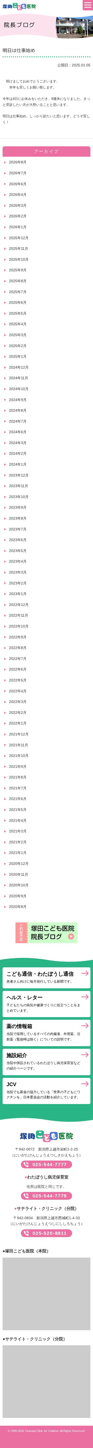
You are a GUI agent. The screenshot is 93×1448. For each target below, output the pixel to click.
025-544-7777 (50, 1164)
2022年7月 (18, 659)
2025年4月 (18, 324)
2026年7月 (18, 173)
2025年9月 (18, 270)
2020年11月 (18, 874)
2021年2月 (18, 842)
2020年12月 (19, 863)
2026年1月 (18, 227)
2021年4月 (18, 820)
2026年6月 (18, 184)
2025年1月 (18, 356)
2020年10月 (19, 885)
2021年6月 (18, 799)
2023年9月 (18, 507)
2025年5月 (18, 313)
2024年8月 (18, 410)
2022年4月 (18, 691)
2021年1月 (18, 853)
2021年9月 (18, 766)
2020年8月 (18, 907)
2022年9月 (18, 637)
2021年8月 (18, 777)
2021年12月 (19, 734)
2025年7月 (18, 292)
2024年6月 (18, 432)
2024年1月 (18, 464)
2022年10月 (19, 626)
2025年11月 (18, 248)
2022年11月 (18, 615)
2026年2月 (18, 216)
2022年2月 (18, 713)
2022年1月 (18, 723)
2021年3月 (18, 831)
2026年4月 (18, 194)
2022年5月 (18, 680)
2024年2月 (18, 453)
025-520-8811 (50, 1233)
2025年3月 (18, 335)
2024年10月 (19, 389)
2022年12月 (19, 605)
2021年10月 (19, 756)
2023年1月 (18, 594)
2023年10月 (19, 497)
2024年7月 (18, 421)
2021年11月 (18, 745)
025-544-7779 (50, 1195)
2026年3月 (18, 205)
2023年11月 (18, 486)
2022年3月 (18, 702)
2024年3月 (18, 443)
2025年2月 (18, 346)
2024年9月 (18, 400)
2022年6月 (18, 669)
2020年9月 (18, 896)
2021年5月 (18, 810)
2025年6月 (18, 302)
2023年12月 (19, 475)
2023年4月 (18, 561)
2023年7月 (18, 529)
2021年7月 (18, 788)
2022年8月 (18, 648)
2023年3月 (18, 572)
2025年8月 (18, 281)
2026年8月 (18, 162)
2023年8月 (18, 518)
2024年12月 (19, 367)
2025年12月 (19, 238)
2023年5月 (18, 551)
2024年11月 (18, 378)
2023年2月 (18, 583)
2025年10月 (19, 259)
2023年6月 (18, 540)
